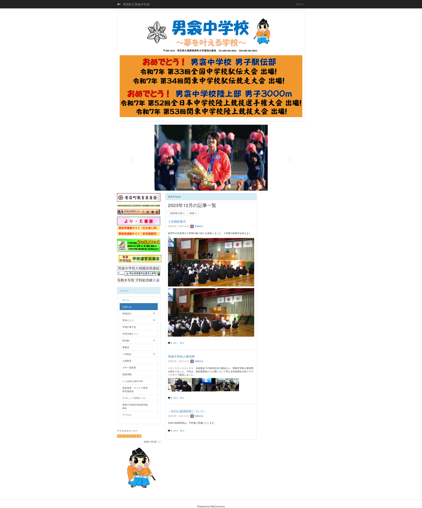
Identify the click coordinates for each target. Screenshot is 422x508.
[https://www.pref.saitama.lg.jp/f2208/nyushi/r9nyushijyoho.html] (138, 205)
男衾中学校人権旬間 (181, 356)
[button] (131, 158)
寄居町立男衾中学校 (136, 4)
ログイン (300, 4)
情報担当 (198, 226)
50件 (192, 213)
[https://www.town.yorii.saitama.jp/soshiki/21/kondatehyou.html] (138, 280)
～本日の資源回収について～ (187, 411)
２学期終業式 (177, 221)
